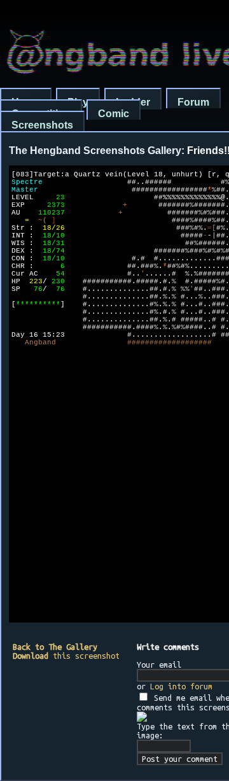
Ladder (133, 102)
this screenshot (66, 655)
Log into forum (181, 686)
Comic (113, 113)
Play (77, 102)
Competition (41, 113)
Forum (193, 102)
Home (25, 102)
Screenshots (42, 125)
